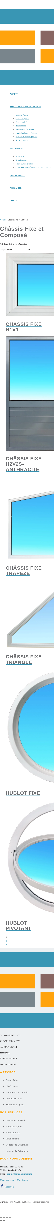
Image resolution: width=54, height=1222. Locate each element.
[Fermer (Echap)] (10, 1217)
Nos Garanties (21, 160)
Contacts (15, 201)
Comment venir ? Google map (14, 1180)
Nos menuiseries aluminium (25, 107)
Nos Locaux (20, 156)
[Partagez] (7, 1217)
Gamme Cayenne (22, 118)
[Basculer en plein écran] (4, 1217)
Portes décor (21, 126)
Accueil (14, 94)
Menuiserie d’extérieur (25, 129)
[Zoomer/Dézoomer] (1, 1217)
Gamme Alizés (21, 122)
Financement (17, 175)
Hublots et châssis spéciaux (26, 137)
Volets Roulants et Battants (26, 133)
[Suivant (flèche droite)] (4, 1220)
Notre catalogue (22, 140)
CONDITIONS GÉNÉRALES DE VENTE (33, 167)
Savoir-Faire (17, 148)
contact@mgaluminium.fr (19, 1174)
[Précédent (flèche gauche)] (1, 1220)
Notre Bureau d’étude (24, 164)
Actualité (15, 188)
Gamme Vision (22, 115)
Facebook (9, 1186)
